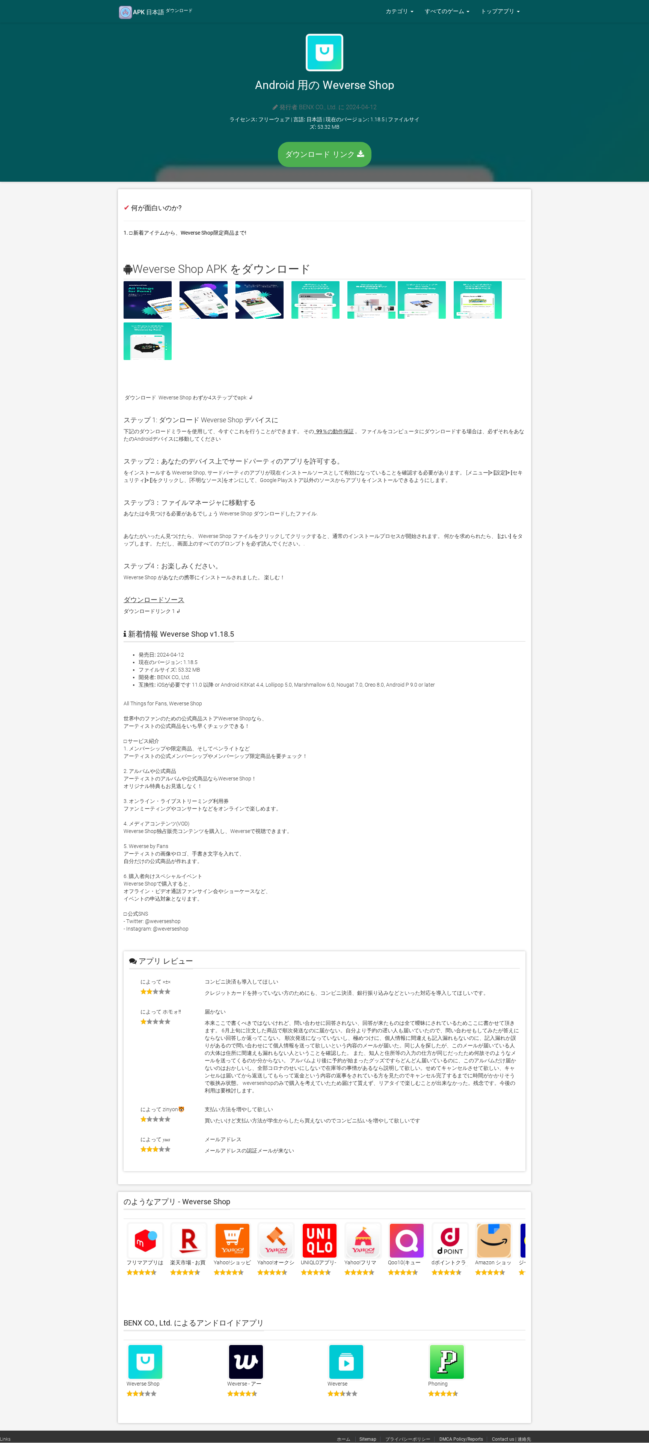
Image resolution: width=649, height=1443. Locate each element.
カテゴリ (398, 11)
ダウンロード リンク (321, 154)
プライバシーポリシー (407, 1439)
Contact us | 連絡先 (511, 1439)
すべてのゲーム (445, 11)
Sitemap (367, 1439)
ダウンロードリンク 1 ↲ (152, 611)
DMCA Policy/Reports (461, 1439)
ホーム (344, 1439)
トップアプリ (498, 11)
